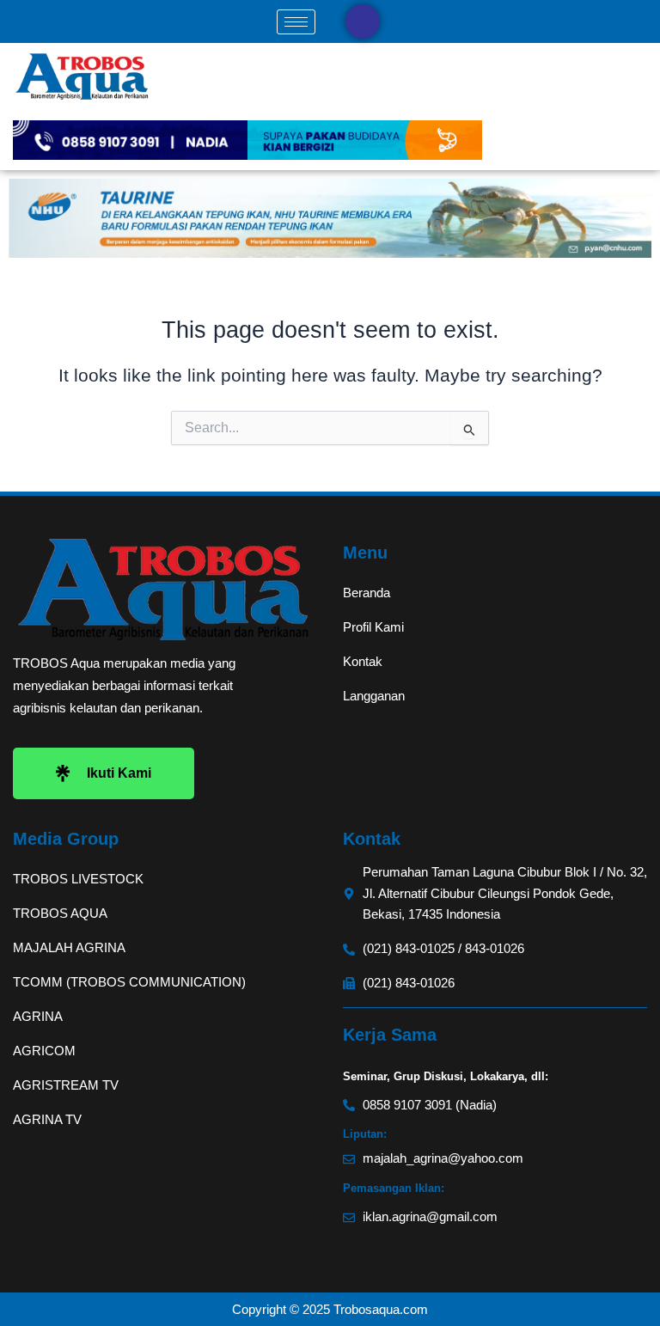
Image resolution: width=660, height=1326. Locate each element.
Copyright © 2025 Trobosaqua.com (330, 1309)
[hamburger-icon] (296, 21)
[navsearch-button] (362, 21)
